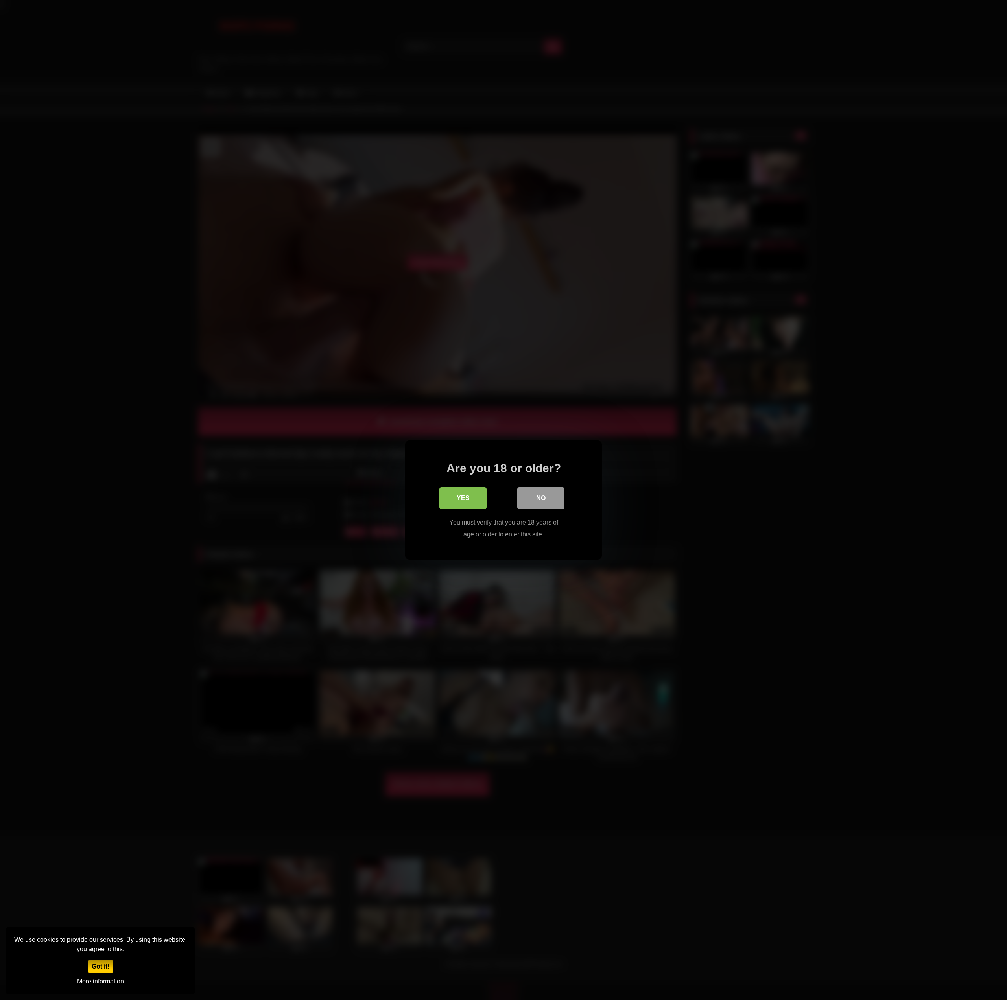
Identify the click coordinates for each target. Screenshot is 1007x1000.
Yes (463, 498)
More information (100, 981)
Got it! (100, 966)
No (541, 498)
